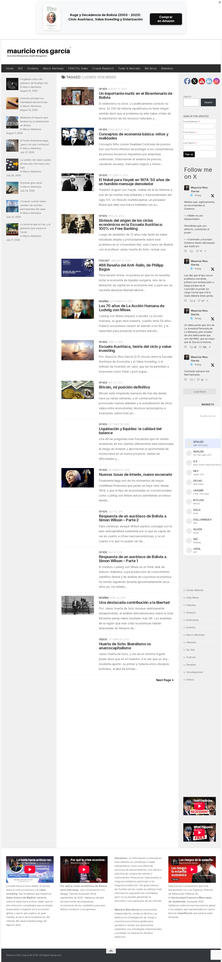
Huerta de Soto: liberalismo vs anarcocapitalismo (125, 646)
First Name (190, 132)
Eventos (190, 627)
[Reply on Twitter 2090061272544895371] (186, 301)
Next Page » (165, 680)
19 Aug (198, 195)
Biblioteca (167, 68)
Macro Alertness (53, 68)
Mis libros (151, 68)
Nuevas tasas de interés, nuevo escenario (135, 474)
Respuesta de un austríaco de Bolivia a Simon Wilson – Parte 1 (132, 558)
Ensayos (191, 612)
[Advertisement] (199, 740)
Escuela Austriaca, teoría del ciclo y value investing (135, 348)
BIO (20, 68)
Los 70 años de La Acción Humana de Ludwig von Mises (131, 307)
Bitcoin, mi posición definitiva (124, 387)
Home (9, 68)
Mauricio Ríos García (199, 189)
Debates (191, 605)
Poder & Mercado (129, 68)
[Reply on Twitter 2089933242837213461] (186, 347)
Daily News (192, 597)
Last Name (189, 143)
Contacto (32, 68)
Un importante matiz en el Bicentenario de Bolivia (135, 95)
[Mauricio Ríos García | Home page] (42, 52)
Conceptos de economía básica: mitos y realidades (133, 136)
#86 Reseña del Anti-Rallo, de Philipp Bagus (131, 267)
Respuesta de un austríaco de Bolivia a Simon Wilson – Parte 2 (132, 518)
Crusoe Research (103, 68)
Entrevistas (192, 619)
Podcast (104, 260)
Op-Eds (103, 88)
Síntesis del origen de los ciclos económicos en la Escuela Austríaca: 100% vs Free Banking (131, 224)
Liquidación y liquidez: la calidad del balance (130, 430)
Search (187, 96)
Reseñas (104, 301)
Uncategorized (194, 672)
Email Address (191, 121)
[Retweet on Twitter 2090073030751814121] (192, 251)
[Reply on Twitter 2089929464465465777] (186, 380)
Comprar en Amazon (165, 19)
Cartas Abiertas (194, 590)
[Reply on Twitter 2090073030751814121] (186, 251)
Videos (103, 639)
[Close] (219, 2)
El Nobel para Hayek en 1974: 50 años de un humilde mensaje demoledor (134, 181)
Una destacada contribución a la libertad (134, 602)
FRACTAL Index (78, 68)
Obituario (191, 642)
